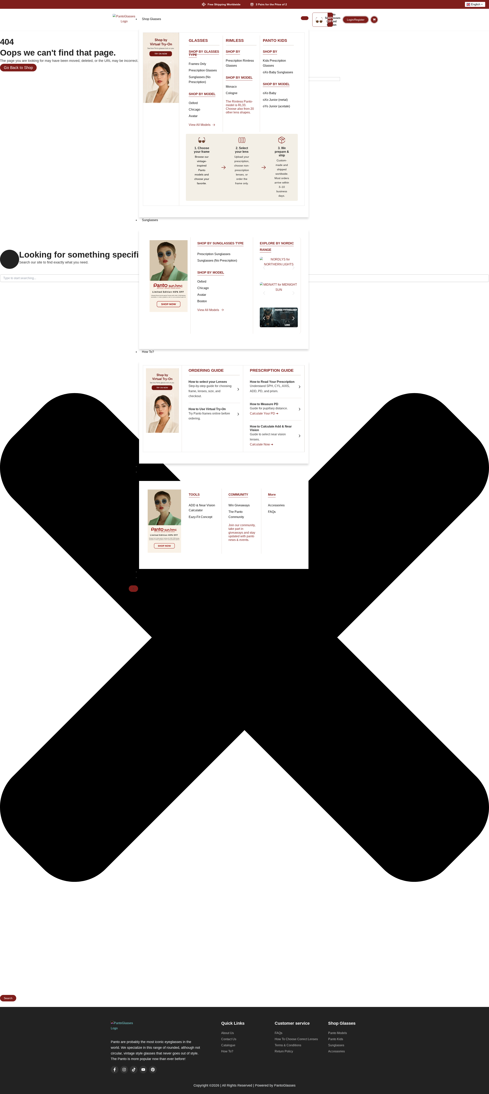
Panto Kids (335, 1039)
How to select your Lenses (208, 381)
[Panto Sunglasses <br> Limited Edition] (319, 19)
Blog (145, 571)
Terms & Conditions (288, 1045)
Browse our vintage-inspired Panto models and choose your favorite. (201, 170)
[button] (264, 267)
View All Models (199, 124)
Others (146, 471)
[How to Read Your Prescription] (299, 387)
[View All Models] (213, 125)
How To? (148, 351)
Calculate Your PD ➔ (264, 413)
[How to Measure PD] (299, 409)
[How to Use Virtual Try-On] (238, 414)
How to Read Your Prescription (272, 381)
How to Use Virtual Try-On (207, 409)
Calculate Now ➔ (261, 444)
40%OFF (331, 19)
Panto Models (337, 1033)
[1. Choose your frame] (201, 140)
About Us (148, 466)
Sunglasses (150, 220)
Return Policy (284, 1051)
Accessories (336, 1051)
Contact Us (149, 577)
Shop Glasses (151, 19)
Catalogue (228, 1045)
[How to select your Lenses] (238, 389)
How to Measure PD (264, 404)
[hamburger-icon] (304, 18)
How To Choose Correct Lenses (296, 1039)
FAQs (278, 1033)
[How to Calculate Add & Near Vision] (299, 436)
